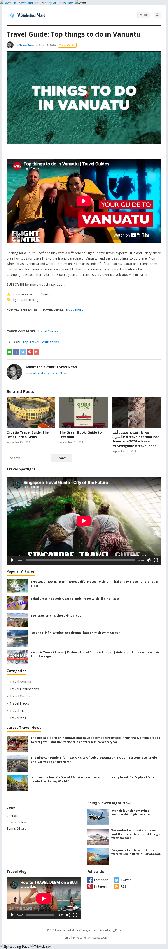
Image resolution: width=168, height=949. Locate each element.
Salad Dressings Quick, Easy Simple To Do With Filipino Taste (75, 599)
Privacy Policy (16, 822)
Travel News (27, 45)
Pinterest (100, 886)
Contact (12, 816)
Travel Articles (20, 681)
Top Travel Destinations (40, 342)
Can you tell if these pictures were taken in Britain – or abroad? (136, 852)
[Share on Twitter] (23, 352)
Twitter (126, 880)
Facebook (101, 880)
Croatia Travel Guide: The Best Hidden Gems (28, 434)
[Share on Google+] (36, 352)
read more (75, 309)
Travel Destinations (24, 689)
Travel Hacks (19, 703)
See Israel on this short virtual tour (57, 615)
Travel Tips (17, 710)
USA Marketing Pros (109, 930)
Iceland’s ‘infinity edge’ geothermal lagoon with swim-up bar (75, 633)
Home (66, 938)
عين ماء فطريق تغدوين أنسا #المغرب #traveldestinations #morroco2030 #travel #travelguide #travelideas (135, 439)
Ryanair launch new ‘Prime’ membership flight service (130, 812)
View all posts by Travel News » (48, 373)
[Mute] (149, 560)
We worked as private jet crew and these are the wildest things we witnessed (135, 834)
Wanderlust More (67, 930)
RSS (123, 886)
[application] (84, 521)
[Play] (12, 560)
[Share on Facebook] (16, 352)
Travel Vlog (17, 718)
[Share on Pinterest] (30, 352)
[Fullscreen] (156, 560)
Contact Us (100, 938)
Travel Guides (67, 45)
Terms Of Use (16, 828)
